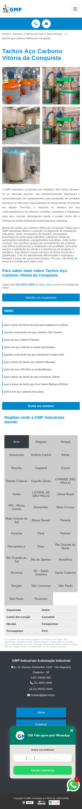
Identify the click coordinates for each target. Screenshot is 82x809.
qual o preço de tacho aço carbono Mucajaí (29, 362)
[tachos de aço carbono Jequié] (61, 125)
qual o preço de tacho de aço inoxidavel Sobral (32, 376)
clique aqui (45, 284)
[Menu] (75, 8)
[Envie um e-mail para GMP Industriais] (46, 23)
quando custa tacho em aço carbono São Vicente (33, 332)
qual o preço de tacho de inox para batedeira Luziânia (36, 325)
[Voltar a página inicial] (12, 8)
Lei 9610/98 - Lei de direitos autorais (47, 646)
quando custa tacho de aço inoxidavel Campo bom (34, 354)
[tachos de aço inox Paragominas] (61, 86)
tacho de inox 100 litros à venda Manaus (28, 369)
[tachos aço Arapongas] (21, 165)
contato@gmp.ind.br (42, 695)
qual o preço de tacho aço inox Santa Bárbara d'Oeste (36, 384)
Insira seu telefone (42, 749)
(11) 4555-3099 (25, 284)
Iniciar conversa (42, 770)
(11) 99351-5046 (42, 689)
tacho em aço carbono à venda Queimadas (29, 347)
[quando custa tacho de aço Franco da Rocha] (21, 86)
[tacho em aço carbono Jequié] (21, 125)
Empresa (41, 724)
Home (41, 712)
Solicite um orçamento (41, 297)
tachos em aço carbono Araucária (24, 391)
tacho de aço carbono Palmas (21, 339)
